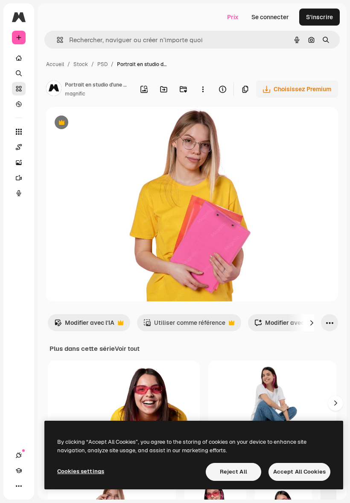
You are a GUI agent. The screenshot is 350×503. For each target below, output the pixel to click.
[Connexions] (19, 455)
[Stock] (19, 88)
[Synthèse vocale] (19, 193)
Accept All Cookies (299, 471)
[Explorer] (19, 104)
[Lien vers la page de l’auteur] (53, 89)
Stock (80, 64)
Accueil (55, 64)
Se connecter (270, 17)
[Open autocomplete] (56, 40)
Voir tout (127, 349)
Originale (102, 123)
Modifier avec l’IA (84, 325)
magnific (75, 93)
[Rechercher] (19, 73)
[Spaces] (19, 147)
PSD (102, 64)
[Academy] (19, 470)
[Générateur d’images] (19, 162)
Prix (233, 17)
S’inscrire (319, 17)
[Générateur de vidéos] (19, 178)
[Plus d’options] (202, 89)
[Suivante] (311, 322)
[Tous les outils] (19, 132)
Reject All (233, 471)
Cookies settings (80, 471)
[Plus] (19, 486)
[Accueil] (19, 58)
